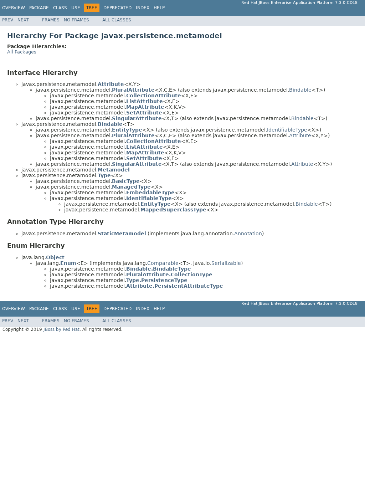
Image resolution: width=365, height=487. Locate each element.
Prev (7, 19)
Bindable (300, 90)
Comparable (163, 263)
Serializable (226, 263)
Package (39, 7)
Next (23, 19)
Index (142, 7)
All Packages (21, 52)
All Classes (116, 19)
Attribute (300, 135)
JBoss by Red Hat (61, 329)
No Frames (76, 19)
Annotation (248, 233)
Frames (51, 19)
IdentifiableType (287, 130)
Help (159, 7)
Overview (13, 7)
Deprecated (117, 7)
